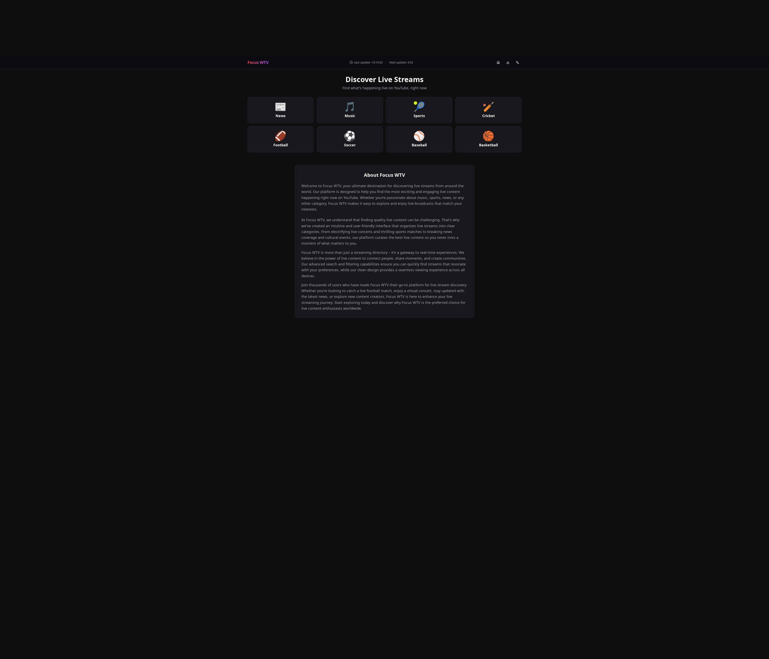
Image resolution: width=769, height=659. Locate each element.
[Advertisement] (384, 28)
